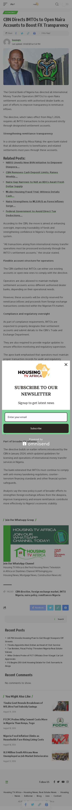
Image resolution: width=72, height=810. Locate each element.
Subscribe (36, 428)
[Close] (66, 365)
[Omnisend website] (36, 441)
